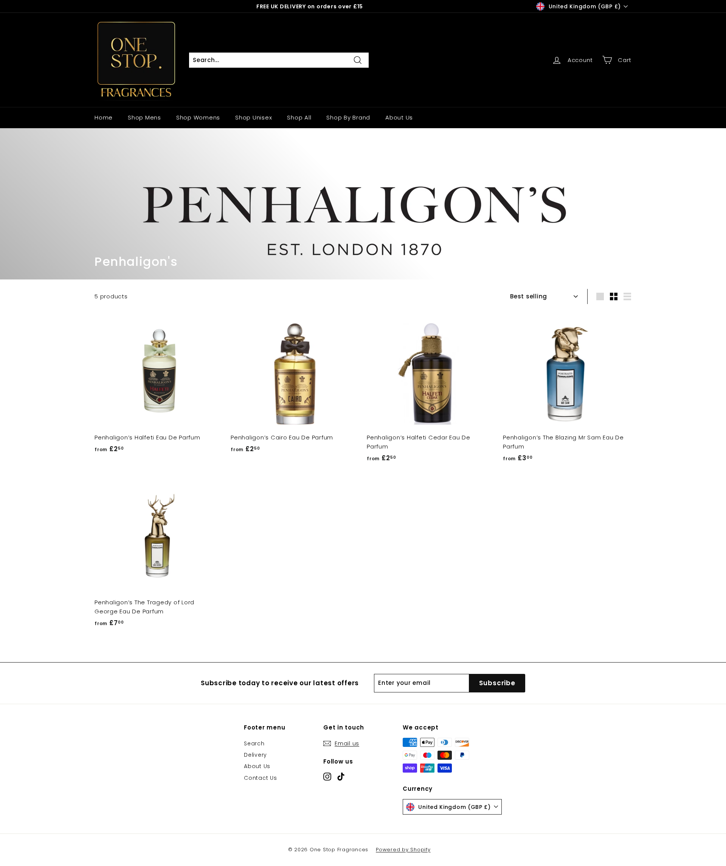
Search (254, 743)
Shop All (299, 117)
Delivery (255, 755)
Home (104, 117)
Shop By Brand (348, 117)
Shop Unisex (253, 117)
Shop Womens (198, 117)
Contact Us (260, 778)
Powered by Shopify (403, 849)
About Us (399, 117)
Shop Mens (144, 117)
